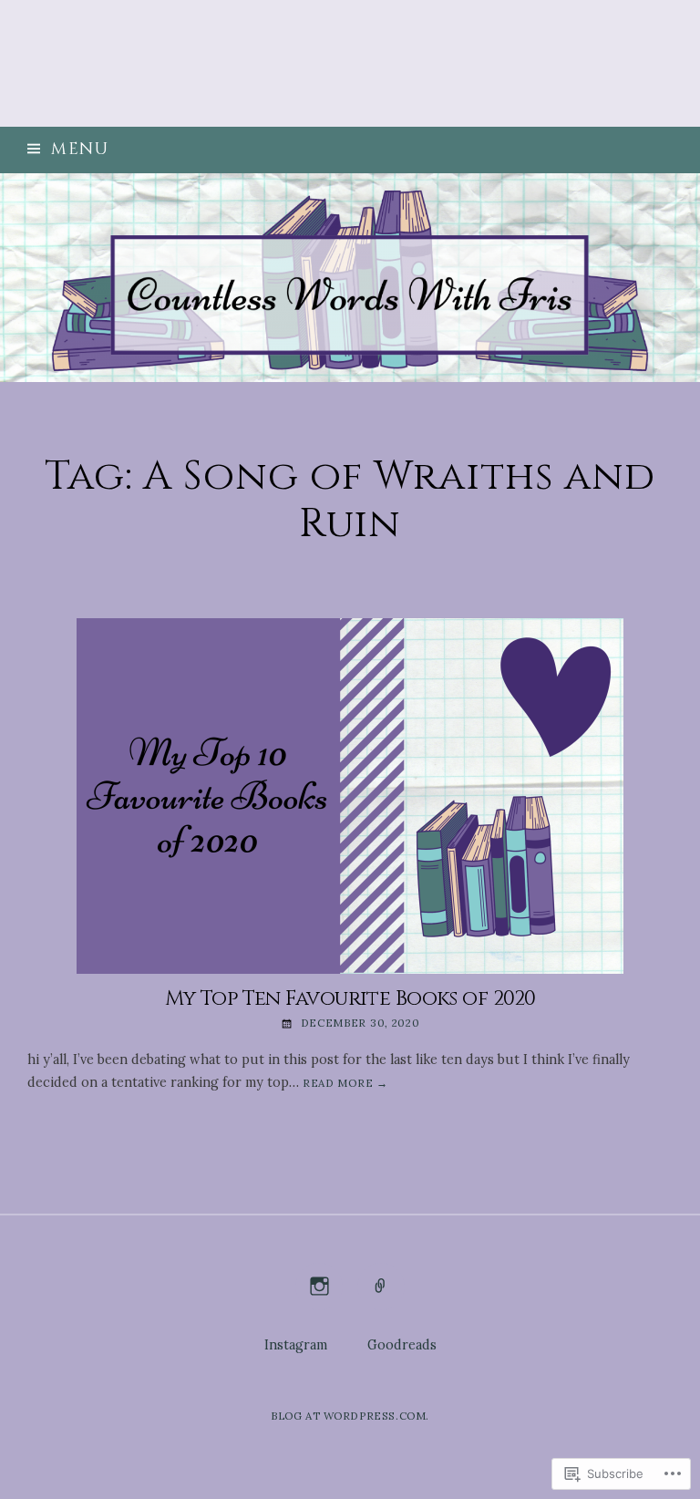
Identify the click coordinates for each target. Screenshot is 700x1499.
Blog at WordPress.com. (350, 1415)
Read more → (345, 1083)
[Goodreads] (380, 1297)
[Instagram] (319, 1297)
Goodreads (402, 1345)
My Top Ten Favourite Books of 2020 (350, 998)
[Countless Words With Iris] (350, 277)
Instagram (295, 1345)
